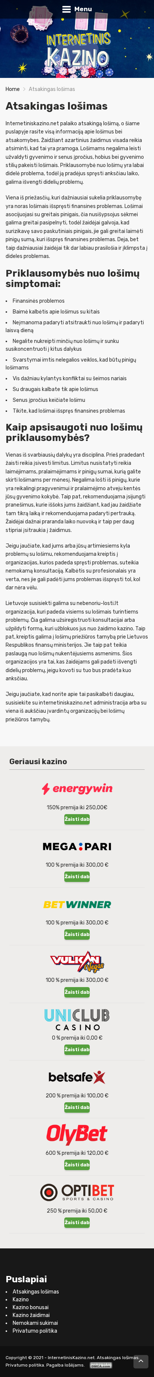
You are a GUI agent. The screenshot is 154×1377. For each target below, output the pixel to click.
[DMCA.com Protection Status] (101, 1365)
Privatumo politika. (25, 1365)
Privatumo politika (35, 1331)
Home (13, 89)
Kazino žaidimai (31, 1315)
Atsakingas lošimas (36, 1292)
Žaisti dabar (77, 819)
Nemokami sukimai (35, 1323)
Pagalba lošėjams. (65, 1365)
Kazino (21, 1299)
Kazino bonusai (31, 1307)
